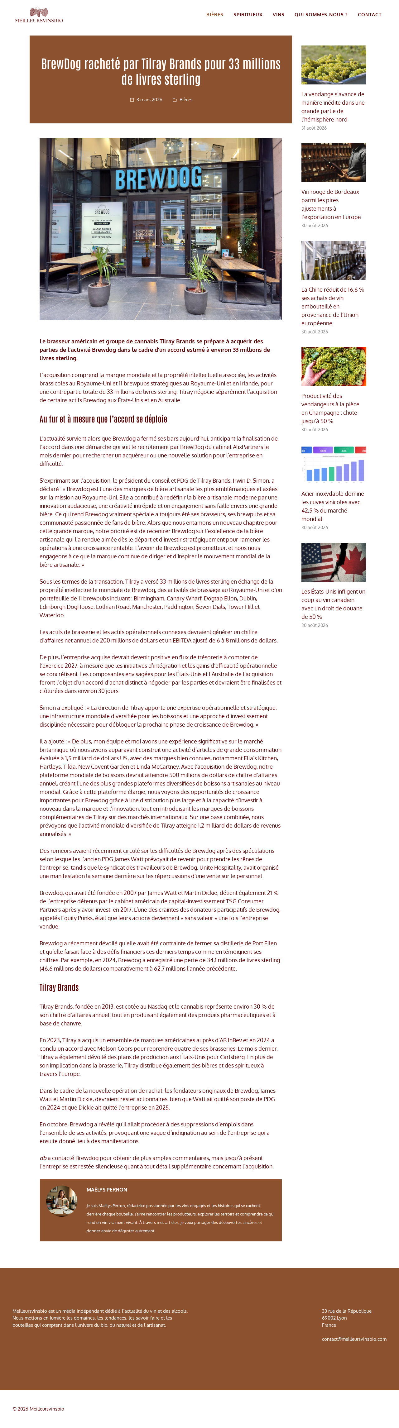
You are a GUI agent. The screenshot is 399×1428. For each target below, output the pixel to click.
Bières (215, 14)
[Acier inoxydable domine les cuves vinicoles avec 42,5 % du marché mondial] (333, 479)
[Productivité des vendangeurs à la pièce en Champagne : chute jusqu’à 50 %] (333, 381)
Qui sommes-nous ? (321, 14)
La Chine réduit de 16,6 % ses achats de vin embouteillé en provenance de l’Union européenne (332, 306)
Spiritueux (248, 14)
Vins (279, 14)
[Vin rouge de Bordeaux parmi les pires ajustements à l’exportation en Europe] (333, 177)
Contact (370, 14)
